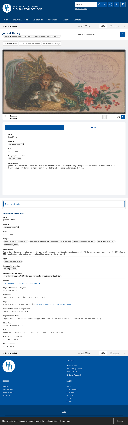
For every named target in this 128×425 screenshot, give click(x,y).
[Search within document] (122, 34)
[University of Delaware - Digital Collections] (22, 8)
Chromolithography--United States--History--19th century (50, 241)
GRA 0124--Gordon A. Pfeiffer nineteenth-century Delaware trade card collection (32, 36)
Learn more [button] (65, 421)
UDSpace (5, 386)
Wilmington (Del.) (15, 158)
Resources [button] (52, 19)
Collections (37, 19)
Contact (77, 19)
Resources (70, 395)
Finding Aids (6, 395)
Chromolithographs (11, 245)
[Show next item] (123, 117)
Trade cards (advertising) (106, 241)
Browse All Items (20, 19)
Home (5, 19)
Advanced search (81, 9)
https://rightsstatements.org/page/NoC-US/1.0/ (52, 304)
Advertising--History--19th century (16, 241)
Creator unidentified (16, 144)
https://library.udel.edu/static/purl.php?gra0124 (21, 283)
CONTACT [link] (70, 361)
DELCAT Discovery (8, 389)
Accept (120, 421)
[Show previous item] (104, 117)
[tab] (34, 127)
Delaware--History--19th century (84, 241)
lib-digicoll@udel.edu (74, 375)
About (66, 19)
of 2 (118, 117)
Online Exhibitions (8, 392)
